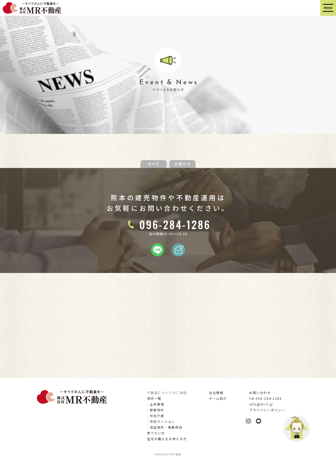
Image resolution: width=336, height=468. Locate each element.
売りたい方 (156, 433)
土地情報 (157, 404)
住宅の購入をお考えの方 (167, 439)
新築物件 (157, 410)
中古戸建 (157, 415)
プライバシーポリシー (267, 410)
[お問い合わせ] (178, 253)
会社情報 (216, 392)
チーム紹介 (218, 398)
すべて (154, 163)
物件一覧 (154, 398)
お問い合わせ (260, 392)
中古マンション (162, 421)
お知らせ (182, 163)
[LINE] (157, 253)
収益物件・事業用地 (166, 427)
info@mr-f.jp (261, 404)
